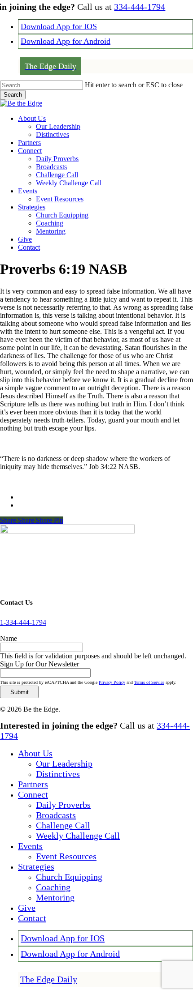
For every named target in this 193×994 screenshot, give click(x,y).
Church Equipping (69, 877)
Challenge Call (63, 825)
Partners (33, 784)
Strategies (36, 866)
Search (13, 94)
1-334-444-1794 (23, 622)
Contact (32, 918)
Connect (33, 794)
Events (30, 846)
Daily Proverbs (63, 805)
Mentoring (55, 897)
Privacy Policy (112, 682)
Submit (19, 692)
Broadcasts (56, 815)
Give (26, 908)
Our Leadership (64, 763)
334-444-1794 (139, 7)
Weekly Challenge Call (78, 835)
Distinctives (58, 774)
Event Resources (66, 856)
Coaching (53, 887)
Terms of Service (149, 682)
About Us (35, 753)
